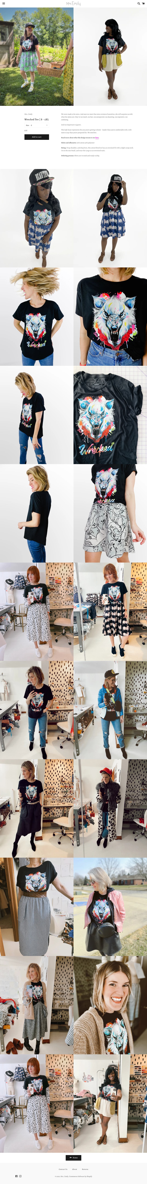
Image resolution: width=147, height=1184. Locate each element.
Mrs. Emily (64, 1176)
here (97, 137)
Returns (85, 1169)
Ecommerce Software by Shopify (80, 1176)
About (74, 1169)
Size (27, 125)
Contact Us (63, 1169)
